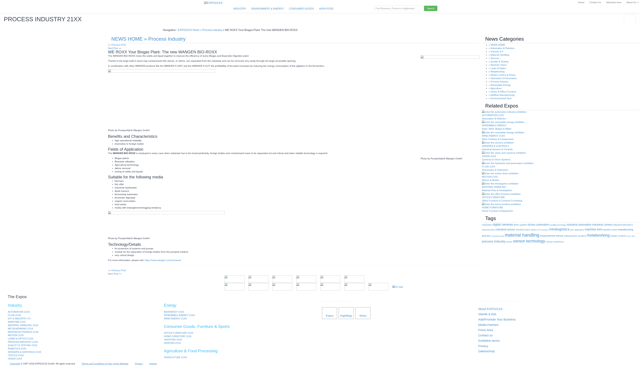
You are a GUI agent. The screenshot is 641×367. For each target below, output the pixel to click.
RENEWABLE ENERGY (179, 315)
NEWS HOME (127, 39)
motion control (617, 235)
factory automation (538, 224)
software (549, 242)
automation (487, 225)
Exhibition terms (489, 340)
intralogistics (559, 229)
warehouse (559, 242)
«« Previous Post (117, 44)
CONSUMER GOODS (301, 8)
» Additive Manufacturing (502, 95)
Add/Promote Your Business (497, 319)
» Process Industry (211, 30)
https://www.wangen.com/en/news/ (163, 260)
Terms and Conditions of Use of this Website (105, 363)
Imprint (153, 363)
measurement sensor (551, 235)
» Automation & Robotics (501, 48)
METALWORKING (20, 328)
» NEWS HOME (497, 44)
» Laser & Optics (497, 68)
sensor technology (529, 241)
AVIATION (172, 343)
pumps (509, 242)
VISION (15, 358)
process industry (494, 241)
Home (581, 2)
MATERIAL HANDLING (23, 325)
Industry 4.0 (535, 230)
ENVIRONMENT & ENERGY (267, 8)
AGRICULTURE (175, 357)
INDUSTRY (239, 8)
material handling (522, 235)
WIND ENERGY (175, 318)
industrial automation (579, 224)
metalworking (598, 235)
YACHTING (173, 339)
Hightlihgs (346, 315)
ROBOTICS (17, 348)
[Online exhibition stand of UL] (397, 286)
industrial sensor (505, 229)
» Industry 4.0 (496, 51)
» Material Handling (499, 55)
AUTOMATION (19, 311)
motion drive (630, 236)
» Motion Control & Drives (502, 75)
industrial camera (602, 224)
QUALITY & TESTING (22, 345)
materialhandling (497, 236)
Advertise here (613, 2)
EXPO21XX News (188, 30)
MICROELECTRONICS (23, 332)
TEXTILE (16, 355)
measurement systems (575, 236)
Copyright (15, 363)
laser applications (577, 230)
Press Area (485, 330)
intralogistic (545, 230)
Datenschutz (486, 351)
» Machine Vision (498, 65)
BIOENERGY (174, 311)
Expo (603, 22)
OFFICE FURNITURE (178, 333)
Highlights (617, 22)
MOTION (16, 335)
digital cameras (503, 224)
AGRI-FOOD (326, 8)
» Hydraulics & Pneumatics (503, 78)
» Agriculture (495, 88)
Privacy (483, 346)
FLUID (14, 315)
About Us (631, 2)
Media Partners (488, 325)
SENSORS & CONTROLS (24, 352)
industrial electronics (623, 225)
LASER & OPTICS (20, 338)
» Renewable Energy (500, 85)
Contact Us (595, 2)
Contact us (485, 335)
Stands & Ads (487, 314)
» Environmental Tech (500, 98)
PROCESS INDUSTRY (23, 342)
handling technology (558, 225)
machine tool (593, 229)
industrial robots (488, 230)
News (630, 22)
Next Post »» (115, 48)
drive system (520, 225)
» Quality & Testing (498, 61)
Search (431, 8)
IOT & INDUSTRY (19, 318)
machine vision (609, 230)
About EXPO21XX (490, 309)
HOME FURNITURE (177, 336)
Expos (329, 315)
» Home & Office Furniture (502, 91)
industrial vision (523, 230)
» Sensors (494, 58)
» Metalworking (497, 71)
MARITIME (17, 322)
